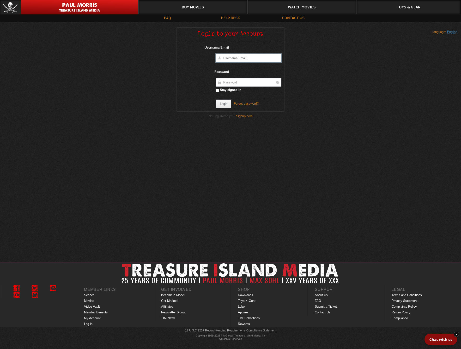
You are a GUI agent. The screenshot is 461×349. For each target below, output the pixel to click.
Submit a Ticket (326, 306)
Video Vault (92, 306)
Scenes (89, 295)
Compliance (400, 318)
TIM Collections (249, 318)
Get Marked (169, 301)
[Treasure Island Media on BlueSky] (35, 295)
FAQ (167, 17)
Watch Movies (302, 6)
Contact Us (293, 17)
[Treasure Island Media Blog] (53, 288)
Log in (88, 324)
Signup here (244, 116)
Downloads (245, 295)
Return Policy (401, 312)
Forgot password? (246, 103)
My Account (92, 318)
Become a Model (173, 295)
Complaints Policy (404, 306)
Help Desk (230, 17)
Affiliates (167, 306)
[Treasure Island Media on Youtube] (16, 295)
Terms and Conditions (407, 295)
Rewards (244, 324)
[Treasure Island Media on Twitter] (35, 288)
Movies (89, 301)
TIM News (168, 318)
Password (221, 72)
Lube (241, 306)
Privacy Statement (405, 301)
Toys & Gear (408, 6)
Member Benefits (96, 312)
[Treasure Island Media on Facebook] (16, 288)
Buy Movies (193, 6)
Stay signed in (230, 90)
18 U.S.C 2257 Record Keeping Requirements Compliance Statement (230, 330)
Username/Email (217, 47)
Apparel (243, 312)
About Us (321, 295)
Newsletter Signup (173, 312)
